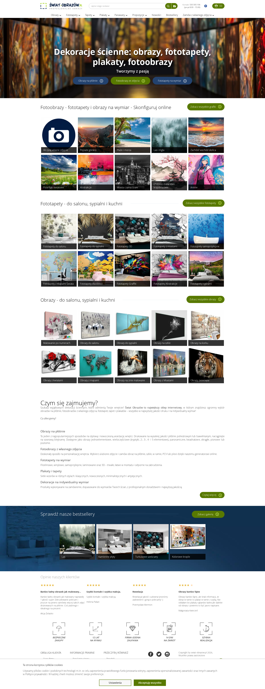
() (220, 5)
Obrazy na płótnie (88, 80)
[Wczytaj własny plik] (174, 6)
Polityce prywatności (36, 674)
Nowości (156, 15)
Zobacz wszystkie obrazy (203, 299)
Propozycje (138, 15)
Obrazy (55, 15)
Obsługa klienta (50, 652)
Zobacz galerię (205, 514)
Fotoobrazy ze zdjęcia (127, 80)
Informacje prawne (82, 652)
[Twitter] (159, 654)
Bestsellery (172, 15)
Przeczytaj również (116, 652)
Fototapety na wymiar (169, 80)
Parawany (120, 15)
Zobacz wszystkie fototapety (201, 203)
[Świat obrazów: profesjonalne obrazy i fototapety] (61, 6)
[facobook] (205, 6)
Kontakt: (191, 6)
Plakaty (103, 15)
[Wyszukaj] (168, 6)
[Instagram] (167, 654)
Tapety (88, 15)
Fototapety (72, 15)
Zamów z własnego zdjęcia (197, 15)
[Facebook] (150, 654)
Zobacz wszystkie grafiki (203, 106)
